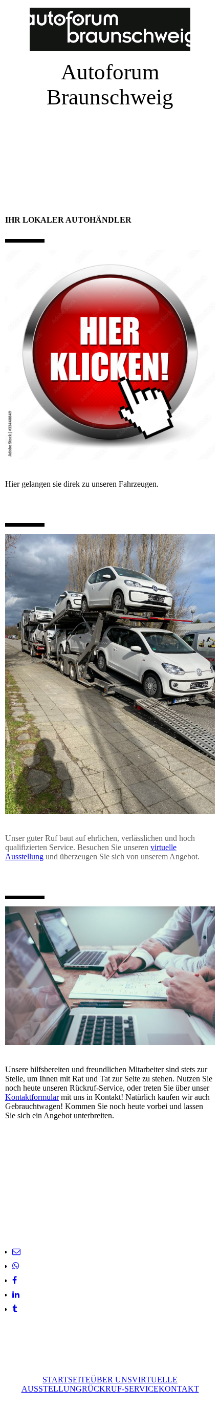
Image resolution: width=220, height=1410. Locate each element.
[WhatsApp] (15, 1266)
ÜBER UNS (111, 1379)
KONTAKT (179, 1388)
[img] (110, 29)
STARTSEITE (66, 1379)
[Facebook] (14, 1280)
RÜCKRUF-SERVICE (120, 1388)
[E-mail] (16, 1251)
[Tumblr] (14, 1309)
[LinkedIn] (15, 1294)
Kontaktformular (32, 1097)
